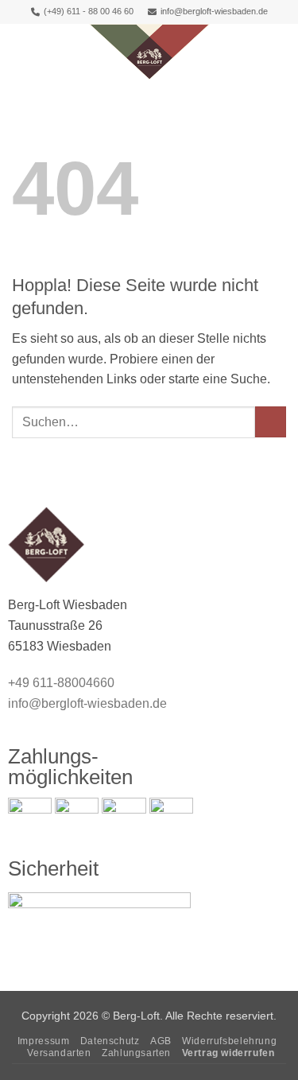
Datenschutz (110, 1041)
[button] (21, 51)
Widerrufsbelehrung (229, 1041)
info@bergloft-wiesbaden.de (214, 11)
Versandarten (59, 1053)
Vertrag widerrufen (228, 1053)
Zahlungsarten (136, 1053)
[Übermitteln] (270, 421)
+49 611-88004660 (61, 683)
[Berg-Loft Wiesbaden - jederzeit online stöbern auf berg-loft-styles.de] (149, 52)
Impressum (43, 1041)
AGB (161, 1041)
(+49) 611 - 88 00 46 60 (89, 11)
